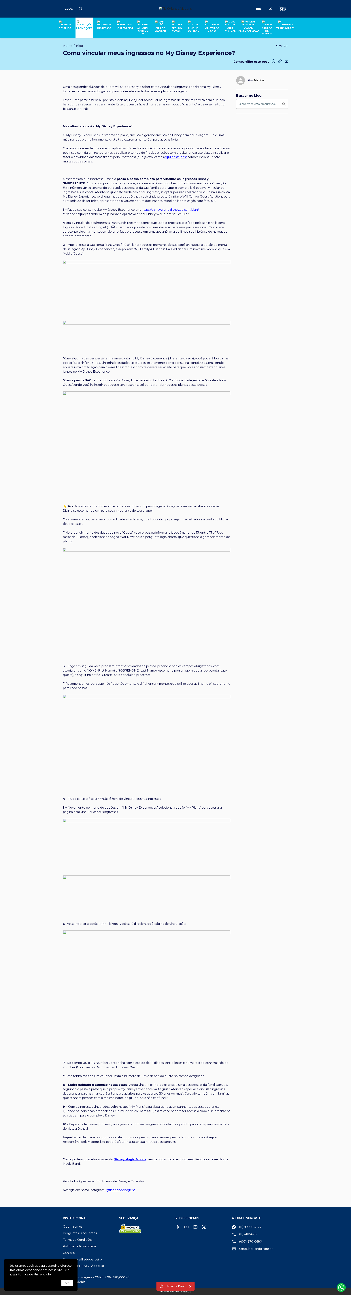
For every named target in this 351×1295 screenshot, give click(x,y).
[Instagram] (186, 1227)
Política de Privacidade (34, 1274)
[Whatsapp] (341, 1287)
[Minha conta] (270, 8)
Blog (69, 8)
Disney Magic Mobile (130, 1159)
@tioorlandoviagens (120, 1190)
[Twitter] (203, 1227)
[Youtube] (195, 1227)
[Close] (190, 1286)
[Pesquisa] (80, 9)
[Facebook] (177, 1227)
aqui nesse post (175, 157)
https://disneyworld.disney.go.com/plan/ (170, 209)
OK (67, 1283)
